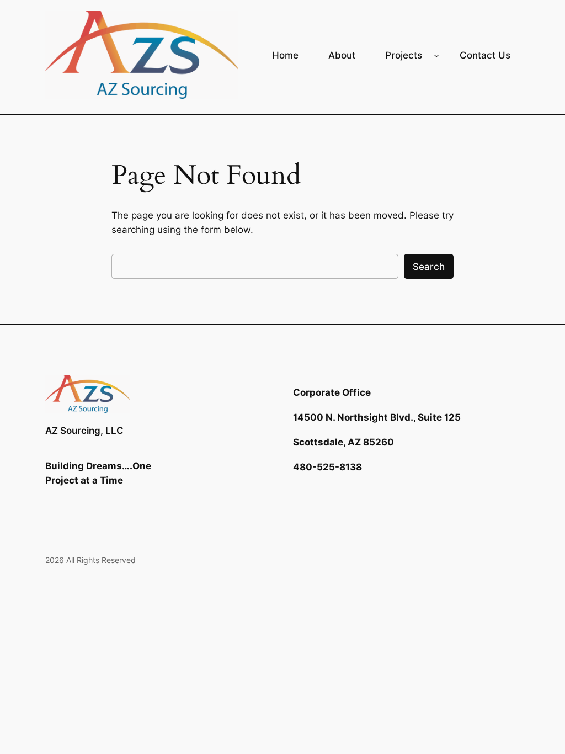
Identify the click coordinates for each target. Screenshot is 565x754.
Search (429, 266)
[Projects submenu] (436, 54)
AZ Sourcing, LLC (84, 430)
